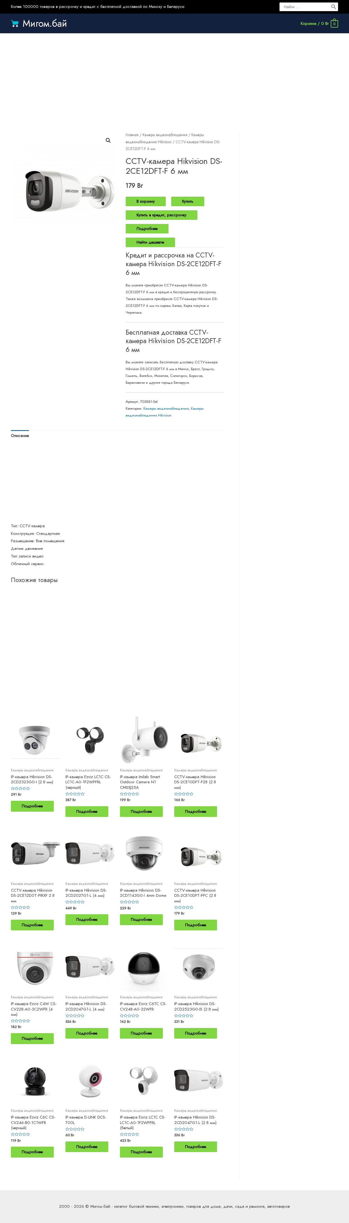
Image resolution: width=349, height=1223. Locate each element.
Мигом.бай (45, 23)
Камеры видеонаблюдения (165, 134)
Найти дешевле (150, 242)
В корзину (146, 201)
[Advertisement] (174, 77)
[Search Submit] (334, 7)
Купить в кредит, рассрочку (161, 215)
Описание (20, 436)
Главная (132, 134)
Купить (187, 201)
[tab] (20, 436)
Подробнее (147, 229)
